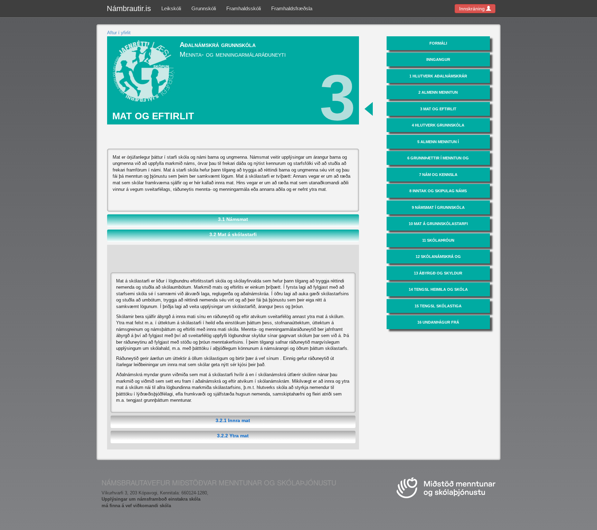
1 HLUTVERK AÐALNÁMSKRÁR (438, 76)
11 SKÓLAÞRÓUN (438, 240)
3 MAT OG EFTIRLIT (438, 109)
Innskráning (472, 8)
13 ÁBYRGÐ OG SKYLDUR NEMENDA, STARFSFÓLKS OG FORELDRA (438, 275)
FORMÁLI (438, 43)
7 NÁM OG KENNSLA (438, 175)
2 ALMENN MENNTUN (438, 92)
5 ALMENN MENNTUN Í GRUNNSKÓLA (438, 144)
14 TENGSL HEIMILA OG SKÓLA (438, 289)
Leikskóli (171, 8)
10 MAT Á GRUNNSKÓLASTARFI (438, 224)
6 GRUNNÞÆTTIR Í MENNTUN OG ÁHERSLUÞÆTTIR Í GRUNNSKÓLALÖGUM (438, 160)
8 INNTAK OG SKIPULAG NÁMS (438, 191)
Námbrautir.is (129, 8)
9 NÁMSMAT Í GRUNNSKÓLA (438, 207)
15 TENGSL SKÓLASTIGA (438, 306)
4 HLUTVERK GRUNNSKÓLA (438, 125)
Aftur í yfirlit (119, 32)
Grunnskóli (203, 8)
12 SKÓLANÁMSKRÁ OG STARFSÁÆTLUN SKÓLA (438, 258)
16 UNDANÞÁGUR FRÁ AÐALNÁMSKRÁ (438, 324)
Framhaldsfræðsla (291, 8)
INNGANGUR (438, 59)
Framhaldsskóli (243, 8)
